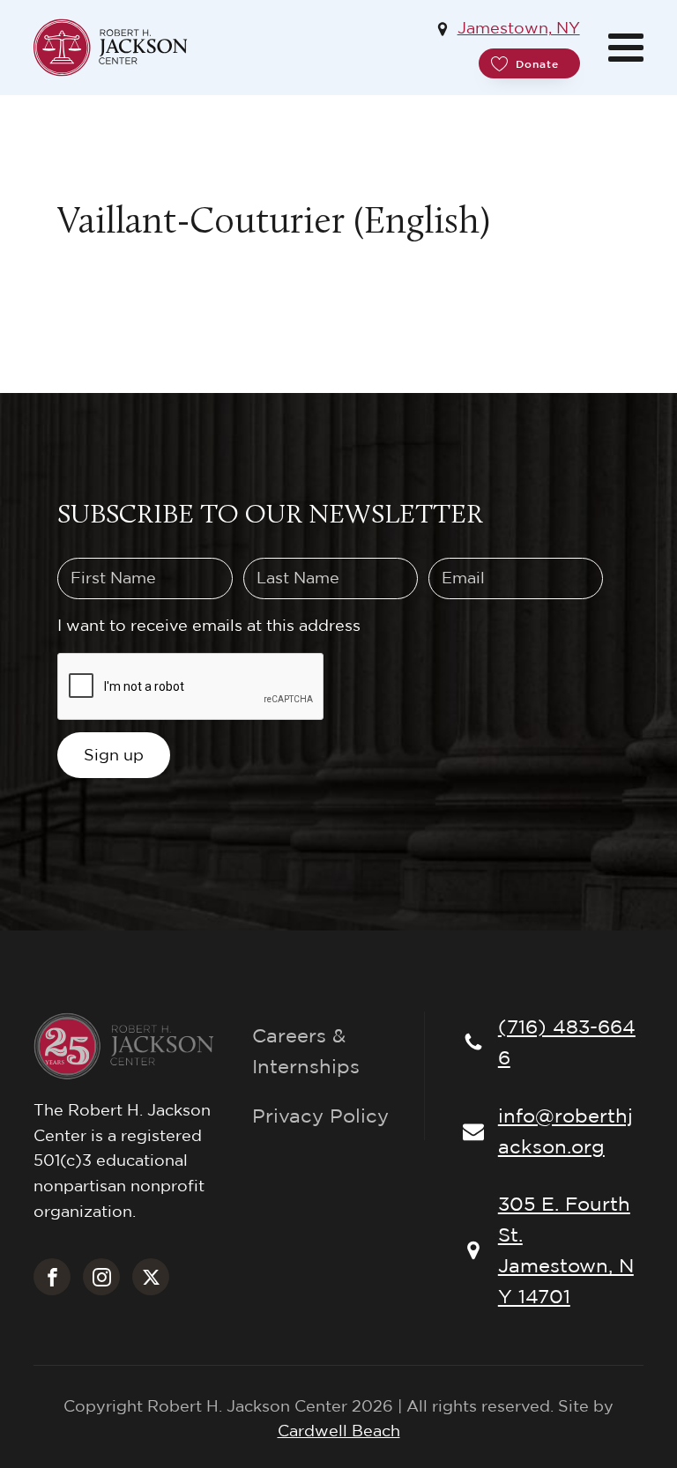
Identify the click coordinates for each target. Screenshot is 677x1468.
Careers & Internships (306, 1051)
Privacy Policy (320, 1115)
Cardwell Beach (339, 1430)
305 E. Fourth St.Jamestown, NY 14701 (566, 1250)
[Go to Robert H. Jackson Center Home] (110, 48)
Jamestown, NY (519, 27)
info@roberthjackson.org (565, 1131)
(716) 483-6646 (567, 1042)
